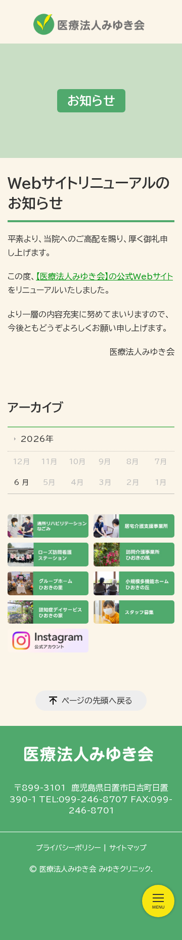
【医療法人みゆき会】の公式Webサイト (104, 276)
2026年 (37, 439)
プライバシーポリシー (68, 847)
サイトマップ (128, 847)
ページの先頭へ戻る (97, 701)
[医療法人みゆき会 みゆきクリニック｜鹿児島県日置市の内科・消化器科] (91, 21)
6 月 (21, 482)
